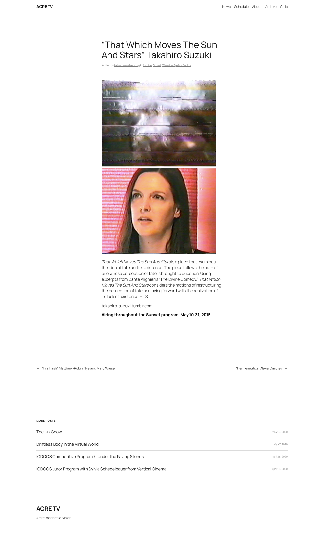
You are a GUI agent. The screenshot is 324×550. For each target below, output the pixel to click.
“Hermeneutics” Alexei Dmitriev (259, 368)
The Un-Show (49, 432)
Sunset (157, 65)
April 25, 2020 (280, 456)
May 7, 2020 (281, 444)
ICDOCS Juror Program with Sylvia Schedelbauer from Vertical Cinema (101, 469)
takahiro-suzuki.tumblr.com (127, 306)
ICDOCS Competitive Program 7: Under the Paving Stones (90, 456)
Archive (147, 65)
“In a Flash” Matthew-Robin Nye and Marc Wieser (79, 368)
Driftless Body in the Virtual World (67, 444)
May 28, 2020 (280, 432)
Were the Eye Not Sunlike (176, 65)
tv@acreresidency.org (127, 65)
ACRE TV (44, 6)
